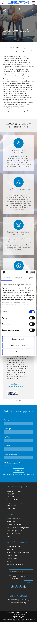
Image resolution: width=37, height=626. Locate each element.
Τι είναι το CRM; (12, 558)
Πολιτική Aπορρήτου (18, 614)
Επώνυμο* (8, 429)
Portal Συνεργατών (13, 519)
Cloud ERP (10, 494)
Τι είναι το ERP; (12, 555)
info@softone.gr (25, 600)
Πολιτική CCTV (18, 618)
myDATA (10, 549)
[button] (3, 2)
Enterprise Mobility (13, 500)
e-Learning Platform (13, 533)
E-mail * (7, 446)
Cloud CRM (11, 497)
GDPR (9, 561)
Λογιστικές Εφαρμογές (14, 503)
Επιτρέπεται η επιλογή (18, 345)
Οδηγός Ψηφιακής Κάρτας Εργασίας (18, 552)
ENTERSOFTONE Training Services (18, 528)
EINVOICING (11, 509)
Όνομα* (7, 420)
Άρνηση (18, 352)
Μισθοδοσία (11, 506)
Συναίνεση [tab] (6, 278)
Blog (8, 536)
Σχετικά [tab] (30, 278)
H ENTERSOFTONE (13, 546)
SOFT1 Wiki (11, 522)
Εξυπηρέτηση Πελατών (18, 602)
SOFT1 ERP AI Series (14, 491)
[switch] (32, 317)
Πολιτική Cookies (18, 616)
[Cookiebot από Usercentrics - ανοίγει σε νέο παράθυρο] (26, 272)
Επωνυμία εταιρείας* (11, 454)
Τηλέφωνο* (8, 437)
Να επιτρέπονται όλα (18, 339)
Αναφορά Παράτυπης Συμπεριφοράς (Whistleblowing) (19, 620)
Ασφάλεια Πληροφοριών (15, 564)
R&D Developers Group (14, 530)
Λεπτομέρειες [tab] (18, 278)
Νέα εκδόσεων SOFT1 (14, 525)
